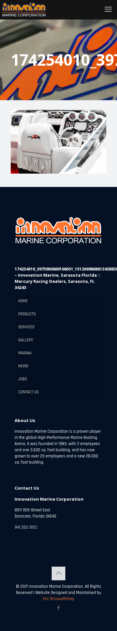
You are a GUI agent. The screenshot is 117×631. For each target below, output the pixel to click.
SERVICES (26, 327)
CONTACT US (28, 392)
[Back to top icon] (58, 573)
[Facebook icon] (58, 608)
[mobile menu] (108, 9)
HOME (23, 301)
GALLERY (25, 340)
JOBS (22, 379)
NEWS (23, 366)
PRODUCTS (27, 314)
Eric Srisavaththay (58, 598)
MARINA (25, 353)
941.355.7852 (26, 527)
